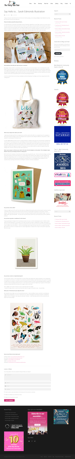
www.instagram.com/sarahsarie (14, 359)
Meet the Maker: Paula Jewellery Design (62, 28)
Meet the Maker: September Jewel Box (62, 32)
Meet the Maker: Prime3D (60, 35)
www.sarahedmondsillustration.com (17, 356)
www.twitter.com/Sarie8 (11, 360)
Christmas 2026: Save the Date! (61, 21)
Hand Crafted (7, 15)
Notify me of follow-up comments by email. (13, 394)
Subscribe (58, 53)
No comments (14, 15)
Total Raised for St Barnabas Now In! (62, 25)
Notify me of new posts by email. (11, 397)
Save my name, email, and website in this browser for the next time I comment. (20, 392)
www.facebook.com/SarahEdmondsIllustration (17, 362)
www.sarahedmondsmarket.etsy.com (15, 358)
